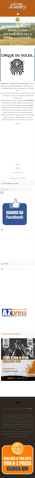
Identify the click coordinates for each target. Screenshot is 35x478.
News (17, 168)
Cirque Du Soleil (17, 172)
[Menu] (17, 20)
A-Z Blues (29, 409)
